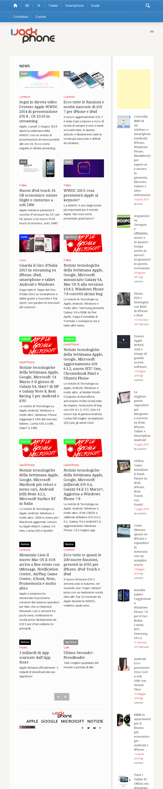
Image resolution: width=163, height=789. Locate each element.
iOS (67, 73)
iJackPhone (27, 362)
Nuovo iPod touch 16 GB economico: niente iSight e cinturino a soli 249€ (38, 197)
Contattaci (20, 16)
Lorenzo (24, 96)
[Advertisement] (137, 89)
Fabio (23, 185)
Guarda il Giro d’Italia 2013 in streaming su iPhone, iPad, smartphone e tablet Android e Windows (38, 274)
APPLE (32, 721)
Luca (22, 260)
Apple (24, 73)
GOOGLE (49, 721)
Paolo (23, 647)
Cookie (41, 16)
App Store (71, 237)
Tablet (53, 5)
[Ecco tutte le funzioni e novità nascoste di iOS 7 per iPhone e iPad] (84, 79)
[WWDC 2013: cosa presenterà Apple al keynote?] (84, 168)
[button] (147, 5)
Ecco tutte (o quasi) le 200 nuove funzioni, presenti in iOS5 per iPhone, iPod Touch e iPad (82, 564)
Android (25, 339)
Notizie (25, 544)
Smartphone (74, 5)
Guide (95, 5)
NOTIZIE (95, 721)
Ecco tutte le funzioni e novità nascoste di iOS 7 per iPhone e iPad (84, 107)
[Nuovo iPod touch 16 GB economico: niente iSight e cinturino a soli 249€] (39, 168)
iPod (23, 162)
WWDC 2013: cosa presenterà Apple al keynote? (81, 195)
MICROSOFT (72, 721)
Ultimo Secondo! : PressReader (79, 655)
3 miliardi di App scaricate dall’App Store (34, 657)
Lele (66, 647)
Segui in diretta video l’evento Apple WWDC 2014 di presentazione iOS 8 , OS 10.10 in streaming (38, 111)
